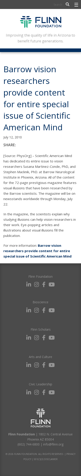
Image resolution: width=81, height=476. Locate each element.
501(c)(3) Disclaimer (46, 459)
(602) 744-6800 (29, 444)
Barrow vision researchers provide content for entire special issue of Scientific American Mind (37, 250)
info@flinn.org (53, 444)
